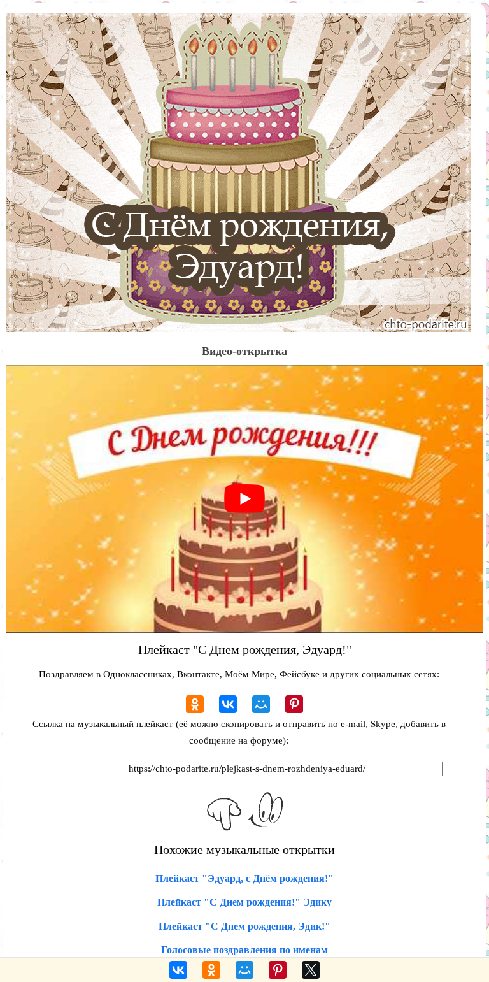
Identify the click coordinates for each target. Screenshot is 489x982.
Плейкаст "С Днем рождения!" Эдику (244, 902)
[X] (310, 970)
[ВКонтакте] (228, 704)
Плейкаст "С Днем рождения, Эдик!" (244, 926)
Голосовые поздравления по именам (244, 949)
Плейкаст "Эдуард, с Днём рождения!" (244, 878)
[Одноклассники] (195, 704)
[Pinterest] (294, 704)
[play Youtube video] (244, 499)
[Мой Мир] (261, 704)
